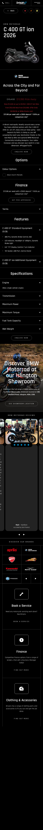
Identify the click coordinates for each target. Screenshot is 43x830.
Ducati (4, 556)
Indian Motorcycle (27, 556)
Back (12, 10)
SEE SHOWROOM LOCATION (21, 404)
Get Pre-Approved (21, 200)
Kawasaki (5, 565)
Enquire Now (21, 152)
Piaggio (4, 575)
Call (7, 3)
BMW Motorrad (26, 547)
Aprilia (4, 547)
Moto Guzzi (25, 565)
